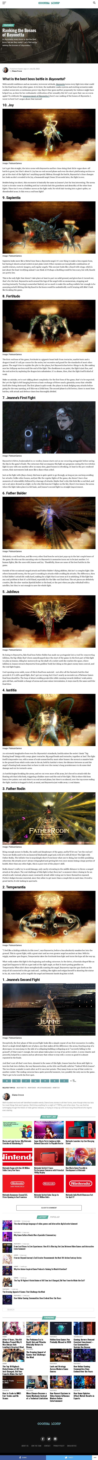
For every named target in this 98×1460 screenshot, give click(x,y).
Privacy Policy (58, 1445)
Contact (47, 1445)
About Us (25, 1445)
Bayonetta (60, 84)
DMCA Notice (71, 1445)
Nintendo (32, 1088)
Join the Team (36, 1445)
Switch (57, 1088)
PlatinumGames (44, 1088)
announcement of (36, 96)
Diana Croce (17, 71)
